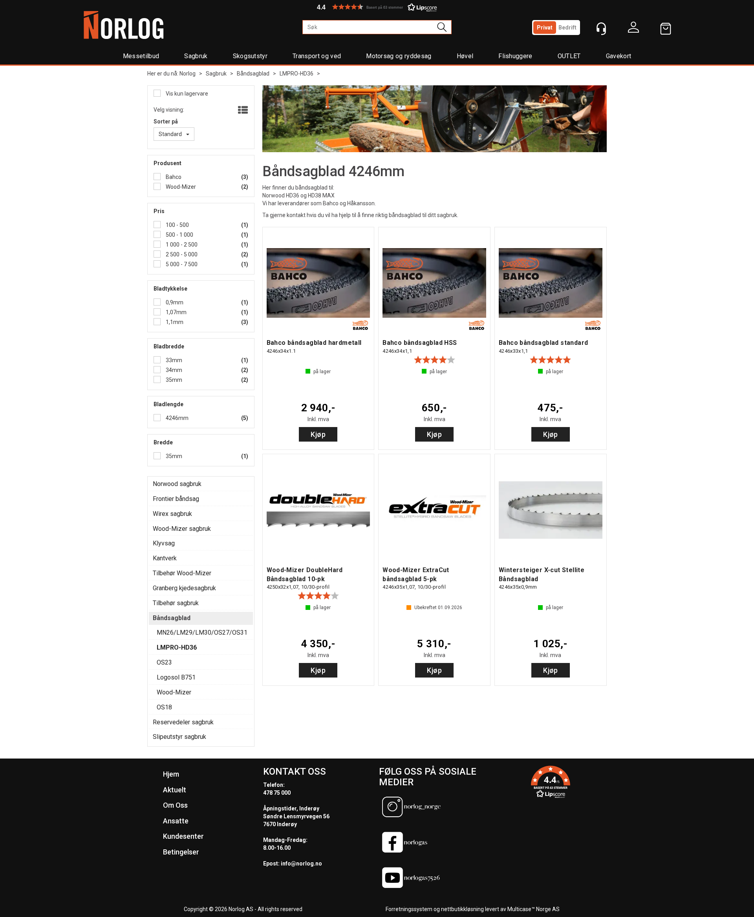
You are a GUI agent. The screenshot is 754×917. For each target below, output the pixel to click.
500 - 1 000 (179, 235)
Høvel (465, 56)
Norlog (187, 73)
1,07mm (176, 312)
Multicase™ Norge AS (533, 909)
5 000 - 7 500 (181, 264)
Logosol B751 (176, 677)
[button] (377, 7)
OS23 (164, 662)
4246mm (176, 418)
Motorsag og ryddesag (398, 56)
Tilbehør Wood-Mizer (182, 573)
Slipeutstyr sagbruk (179, 736)
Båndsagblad (253, 73)
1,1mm (174, 322)
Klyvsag (164, 543)
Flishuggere (515, 56)
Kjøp (318, 434)
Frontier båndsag (176, 499)
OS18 (164, 707)
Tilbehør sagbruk (176, 603)
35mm (173, 380)
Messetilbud (141, 56)
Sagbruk (195, 56)
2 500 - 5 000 (181, 254)
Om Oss (175, 805)
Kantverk (165, 558)
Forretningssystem (409, 909)
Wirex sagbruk (172, 513)
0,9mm (174, 302)
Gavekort (618, 56)
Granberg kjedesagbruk (184, 588)
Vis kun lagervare (186, 93)
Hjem (171, 774)
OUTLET (569, 56)
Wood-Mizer (180, 187)
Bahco (173, 177)
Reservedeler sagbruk (183, 722)
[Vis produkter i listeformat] (242, 110)
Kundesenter (183, 836)
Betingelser (181, 852)
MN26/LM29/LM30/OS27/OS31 (202, 632)
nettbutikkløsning (462, 909)
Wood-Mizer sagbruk (182, 528)
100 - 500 (177, 225)
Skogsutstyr (250, 56)
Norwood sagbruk (177, 484)
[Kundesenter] (601, 29)
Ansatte (175, 821)
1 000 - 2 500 (181, 244)
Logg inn (633, 29)
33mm (173, 360)
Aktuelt (174, 790)
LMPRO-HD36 (296, 73)
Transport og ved (317, 56)
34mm (173, 370)
